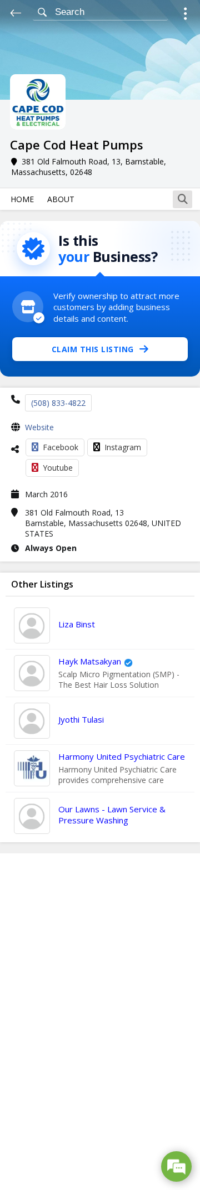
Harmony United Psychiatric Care (121, 756)
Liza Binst (76, 624)
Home (22, 199)
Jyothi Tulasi (81, 719)
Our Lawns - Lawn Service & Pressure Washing (112, 814)
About (60, 199)
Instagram (122, 447)
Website (39, 427)
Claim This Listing (93, 349)
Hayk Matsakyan (89, 661)
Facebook (60, 447)
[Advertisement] (100, 1022)
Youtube (58, 467)
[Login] (185, 15)
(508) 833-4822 (58, 403)
